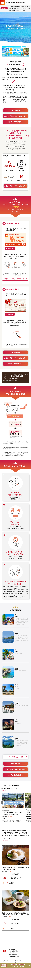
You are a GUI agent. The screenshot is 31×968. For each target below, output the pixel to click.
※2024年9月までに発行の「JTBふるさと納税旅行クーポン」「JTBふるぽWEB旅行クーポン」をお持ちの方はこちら (15, 280)
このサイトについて (7, 960)
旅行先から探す (15, 110)
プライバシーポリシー (8, 962)
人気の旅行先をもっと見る (15, 757)
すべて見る (4, 790)
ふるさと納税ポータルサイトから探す (15, 116)
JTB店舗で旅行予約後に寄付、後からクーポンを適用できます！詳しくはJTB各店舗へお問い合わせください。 (19, 8)
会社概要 (19, 960)
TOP (18, 962)
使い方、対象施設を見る (15, 122)
